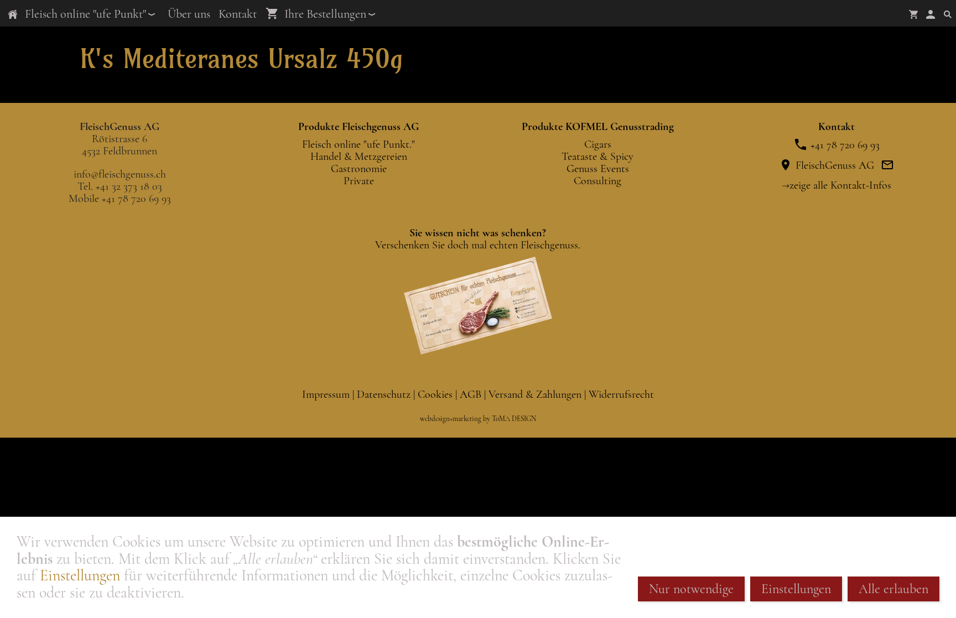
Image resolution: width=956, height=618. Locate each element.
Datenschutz (385, 394)
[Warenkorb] (913, 14)
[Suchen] (947, 14)
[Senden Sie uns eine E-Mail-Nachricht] (887, 165)
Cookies (436, 394)
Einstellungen (80, 575)
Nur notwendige (691, 589)
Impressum (327, 394)
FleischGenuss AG (833, 165)
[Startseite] (12, 14)
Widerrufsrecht (621, 394)
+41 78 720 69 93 (844, 145)
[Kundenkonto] (930, 14)
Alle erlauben (893, 589)
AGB (472, 394)
